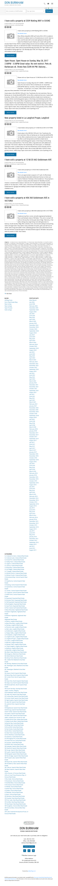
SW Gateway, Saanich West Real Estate (38, 278)
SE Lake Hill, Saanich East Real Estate (41, 268)
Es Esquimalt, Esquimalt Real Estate (17, 249)
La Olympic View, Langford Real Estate (17, 258)
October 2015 (33, 481)
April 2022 (32, 379)
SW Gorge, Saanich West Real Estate (22, 279)
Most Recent (32, 300)
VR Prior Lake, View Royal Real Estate (26, 288)
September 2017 (34, 438)
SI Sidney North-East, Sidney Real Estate (27, 272)
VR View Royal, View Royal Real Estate (15, 804)
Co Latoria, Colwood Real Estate (44, 243)
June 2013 (32, 533)
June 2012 (32, 548)
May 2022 (32, 377)
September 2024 (34, 331)
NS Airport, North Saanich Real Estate (17, 263)
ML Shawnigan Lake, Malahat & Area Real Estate (30, 262)
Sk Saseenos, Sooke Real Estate (14, 276)
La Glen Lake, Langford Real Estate (37, 254)
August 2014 (32, 506)
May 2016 (32, 467)
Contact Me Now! (29, 846)
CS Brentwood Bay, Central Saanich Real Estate (39, 245)
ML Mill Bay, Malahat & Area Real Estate (12, 262)
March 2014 (32, 515)
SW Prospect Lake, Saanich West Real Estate (41, 280)
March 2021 (32, 402)
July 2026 (31, 302)
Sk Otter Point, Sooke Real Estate (32, 275)
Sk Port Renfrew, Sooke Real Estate (15, 735)
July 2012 (31, 546)
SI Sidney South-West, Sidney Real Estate (44, 272)
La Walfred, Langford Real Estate (14, 648)
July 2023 (31, 352)
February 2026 (33, 306)
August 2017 (32, 440)
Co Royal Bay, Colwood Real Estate (14, 567)
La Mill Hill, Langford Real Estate (14, 642)
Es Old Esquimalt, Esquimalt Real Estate (16, 602)
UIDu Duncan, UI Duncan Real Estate (30, 283)
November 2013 (33, 523)
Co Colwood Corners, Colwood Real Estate (19, 205)
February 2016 (33, 473)
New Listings (8, 306)
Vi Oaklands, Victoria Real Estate (19, 286)
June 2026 (32, 304)
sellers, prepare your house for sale (12, 272)
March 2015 (32, 494)
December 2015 (33, 477)
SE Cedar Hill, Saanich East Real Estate (22, 267)
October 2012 (33, 540)
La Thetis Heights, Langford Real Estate (33, 258)
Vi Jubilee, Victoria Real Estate (13, 790)
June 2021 (32, 396)
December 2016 (33, 454)
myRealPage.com (32, 871)
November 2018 (33, 412)
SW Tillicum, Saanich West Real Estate (45, 281)
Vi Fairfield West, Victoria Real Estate (15, 783)
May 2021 (32, 398)
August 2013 (32, 529)
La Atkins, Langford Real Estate (25, 253)
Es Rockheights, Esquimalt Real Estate (15, 251)
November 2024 (33, 327)
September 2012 (34, 542)
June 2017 (32, 444)
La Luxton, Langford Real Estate (37, 257)
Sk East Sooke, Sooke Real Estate (14, 729)
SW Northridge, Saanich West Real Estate (23, 280)
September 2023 (34, 348)
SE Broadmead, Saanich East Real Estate (16, 692)
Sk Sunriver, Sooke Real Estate (16, 25)
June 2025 (32, 315)
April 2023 (32, 358)
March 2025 (32, 321)
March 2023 (32, 360)
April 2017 (32, 448)
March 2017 (32, 450)
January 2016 (33, 475)
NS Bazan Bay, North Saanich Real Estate (34, 263)
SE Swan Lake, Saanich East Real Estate (43, 271)
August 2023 (32, 350)
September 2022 (34, 369)
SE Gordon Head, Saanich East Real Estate (16, 698)
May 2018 (32, 423)
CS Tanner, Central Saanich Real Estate (15, 248)
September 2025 (34, 310)
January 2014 (33, 519)
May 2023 (32, 356)
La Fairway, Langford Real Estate (14, 625)
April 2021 (32, 400)
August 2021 (32, 392)
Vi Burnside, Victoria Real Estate (19, 284)
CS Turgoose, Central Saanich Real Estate (32, 248)
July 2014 (31, 508)
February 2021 (33, 404)
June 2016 (32, 465)
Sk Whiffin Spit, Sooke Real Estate (23, 278)
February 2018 (33, 429)
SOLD (52, 8)
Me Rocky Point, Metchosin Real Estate (26, 261)
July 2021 (31, 394)
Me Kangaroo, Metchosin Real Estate (45, 260)
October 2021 (33, 388)
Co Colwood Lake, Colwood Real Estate (35, 242)
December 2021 (33, 385)
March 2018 (32, 427)
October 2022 (33, 367)
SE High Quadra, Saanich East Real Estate (25, 268)
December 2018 (33, 410)
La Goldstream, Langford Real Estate (17, 164)
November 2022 (33, 365)
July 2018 (31, 419)
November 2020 (33, 408)
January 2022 (33, 383)
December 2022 (33, 364)
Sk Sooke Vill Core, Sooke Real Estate (44, 276)
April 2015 (32, 492)
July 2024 (31, 335)
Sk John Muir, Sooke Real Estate (19, 275)
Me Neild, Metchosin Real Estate (11, 261)
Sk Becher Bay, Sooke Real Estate (11, 274)
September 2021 (34, 390)
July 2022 (31, 373)
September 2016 (34, 460)
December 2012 (33, 538)
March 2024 (32, 342)
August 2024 (32, 333)
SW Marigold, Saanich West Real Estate (16, 754)
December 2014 (33, 498)
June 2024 (32, 337)
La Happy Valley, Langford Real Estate (21, 256)
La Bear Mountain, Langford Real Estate (40, 253)
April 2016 (32, 469)
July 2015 (31, 487)
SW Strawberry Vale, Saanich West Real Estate (29, 281)
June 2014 (32, 510)
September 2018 (34, 415)
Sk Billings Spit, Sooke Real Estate (25, 274)
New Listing (8, 304)
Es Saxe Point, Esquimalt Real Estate (30, 251)
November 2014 (33, 500)
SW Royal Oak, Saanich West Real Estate (16, 762)
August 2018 (32, 417)
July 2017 (31, 442)
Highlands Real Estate (14, 253)
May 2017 (32, 446)
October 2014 (33, 502)
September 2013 (34, 527)
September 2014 (34, 504)
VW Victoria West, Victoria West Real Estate (41, 289)
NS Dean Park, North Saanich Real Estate (21, 265)
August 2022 (32, 371)
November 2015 (33, 479)
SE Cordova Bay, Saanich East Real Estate (39, 267)
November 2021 (33, 387)
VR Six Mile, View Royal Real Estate (41, 288)
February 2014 (33, 517)
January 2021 (33, 406)
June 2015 (32, 488)
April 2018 (32, 425)
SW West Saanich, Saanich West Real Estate (13, 283)
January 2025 (33, 323)
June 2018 (32, 421)
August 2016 (32, 462)
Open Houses (8, 308)
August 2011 (32, 550)
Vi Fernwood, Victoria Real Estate (14, 285)
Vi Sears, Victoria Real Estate (32, 286)
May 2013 (32, 535)
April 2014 (32, 513)
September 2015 (34, 483)
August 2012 (32, 544)
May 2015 (32, 490)
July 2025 (31, 313)
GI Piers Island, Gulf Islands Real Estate (45, 251)
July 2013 (31, 531)
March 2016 (32, 471)
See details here (22, 33)
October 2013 (33, 525)
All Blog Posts (8, 300)
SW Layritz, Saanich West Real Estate (37, 279)
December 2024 (33, 325)
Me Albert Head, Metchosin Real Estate (30, 260)
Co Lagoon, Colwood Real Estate (31, 243)
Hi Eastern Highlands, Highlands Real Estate (30, 252)
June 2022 (32, 375)
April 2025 (32, 319)
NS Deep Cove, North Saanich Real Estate (38, 265)
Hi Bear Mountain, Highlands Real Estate (13, 252)
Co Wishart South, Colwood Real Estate (21, 245)
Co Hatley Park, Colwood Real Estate (17, 243)
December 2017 (33, 433)
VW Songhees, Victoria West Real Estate (24, 289)
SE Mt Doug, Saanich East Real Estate (45, 270)
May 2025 (32, 317)
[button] (29, 846)
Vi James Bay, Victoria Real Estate (41, 285)
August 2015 (32, 485)
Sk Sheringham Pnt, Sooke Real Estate (28, 276)
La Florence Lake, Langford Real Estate (21, 254)
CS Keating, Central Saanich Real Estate (29, 247)
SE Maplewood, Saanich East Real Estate (29, 270)
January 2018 (33, 431)
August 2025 (32, 312)
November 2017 (33, 435)
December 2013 (33, 521)
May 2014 (32, 511)
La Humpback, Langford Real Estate (36, 256)
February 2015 (33, 496)
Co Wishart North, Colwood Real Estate (16, 573)
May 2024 (32, 338)
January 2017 (33, 452)
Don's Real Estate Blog (11, 302)
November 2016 (33, 456)
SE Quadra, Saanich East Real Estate (27, 271)
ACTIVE (46, 8)
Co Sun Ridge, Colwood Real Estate (25, 244)
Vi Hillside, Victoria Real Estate (28, 285)
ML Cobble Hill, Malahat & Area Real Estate (43, 261)
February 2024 (33, 344)
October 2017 (33, 437)
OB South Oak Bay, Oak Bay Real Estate (25, 266)
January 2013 (33, 536)
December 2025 (33, 308)
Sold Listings (8, 310)
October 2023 (33, 346)
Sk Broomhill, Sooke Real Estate (39, 274)
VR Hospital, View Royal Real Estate (11, 288)
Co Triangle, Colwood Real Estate (38, 244)
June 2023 (32, 354)
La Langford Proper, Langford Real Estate (18, 71)
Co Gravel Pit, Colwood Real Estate (14, 560)
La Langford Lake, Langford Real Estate (16, 637)
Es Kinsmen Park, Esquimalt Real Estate (32, 249)
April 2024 (32, 340)
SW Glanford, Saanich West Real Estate (15, 748)
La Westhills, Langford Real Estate (14, 260)
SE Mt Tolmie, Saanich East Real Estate (12, 271)
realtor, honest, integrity (39, 266)
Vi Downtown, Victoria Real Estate (33, 284)
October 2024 (33, 329)
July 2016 (31, 463)
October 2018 (33, 413)
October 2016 (33, 458)
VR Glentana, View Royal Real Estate (45, 286)
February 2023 (33, 362)
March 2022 (32, 381)
